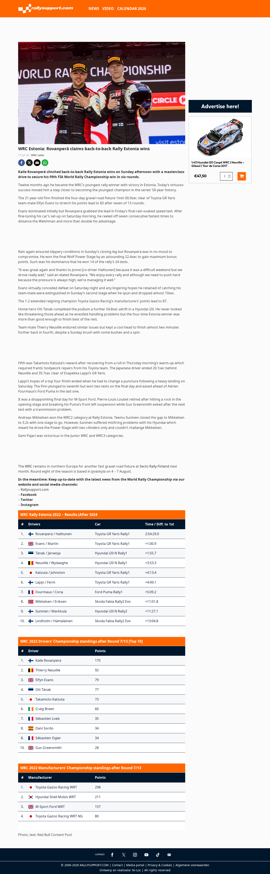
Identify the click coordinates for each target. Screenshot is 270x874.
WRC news (37, 155)
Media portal (135, 865)
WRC (28, 466)
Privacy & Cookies (160, 865)
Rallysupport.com (35, 489)
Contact (117, 865)
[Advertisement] (135, 28)
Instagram (30, 504)
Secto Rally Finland (154, 466)
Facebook (29, 494)
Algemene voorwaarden (192, 865)
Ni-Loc (136, 870)
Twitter (27, 499)
